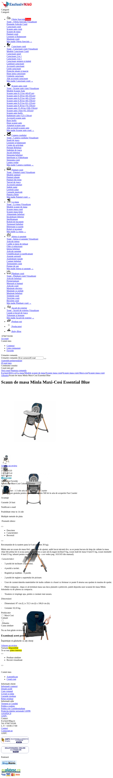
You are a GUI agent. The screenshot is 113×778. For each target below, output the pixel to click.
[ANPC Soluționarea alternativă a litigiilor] (15, 743)
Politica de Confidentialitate (13, 708)
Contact (4, 728)
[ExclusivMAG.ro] (17, 7)
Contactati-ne (7, 731)
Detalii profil (6, 689)
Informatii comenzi (9, 686)
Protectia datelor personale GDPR (16, 711)
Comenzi (10, 345)
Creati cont (11, 679)
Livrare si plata (7, 694)
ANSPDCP (6, 713)
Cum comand (7, 691)
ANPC (4, 716)
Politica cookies (8, 706)
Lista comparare (14, 348)
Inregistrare (17, 360)
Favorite (10, 350)
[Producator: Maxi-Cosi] (6, 478)
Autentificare (6, 360)
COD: (3, 468)
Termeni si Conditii (9, 703)
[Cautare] (45, 358)
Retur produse (7, 698)
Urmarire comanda (9, 358)
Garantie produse (8, 696)
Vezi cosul (5, 370)
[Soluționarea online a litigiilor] (15, 752)
